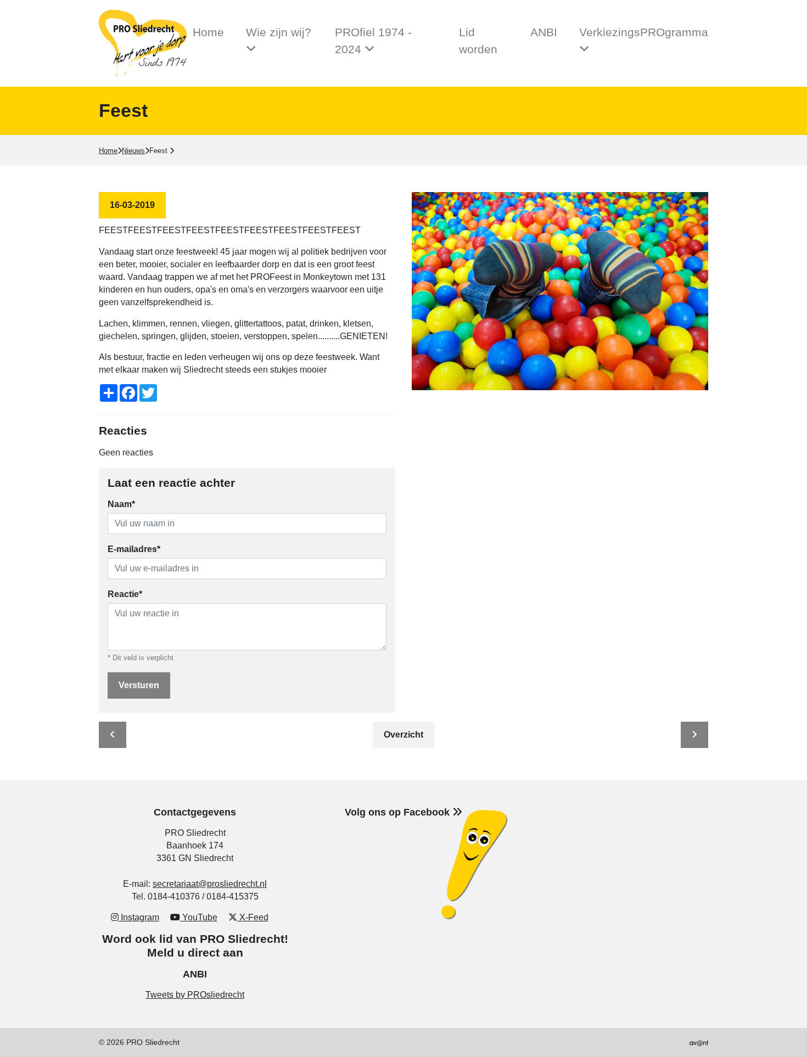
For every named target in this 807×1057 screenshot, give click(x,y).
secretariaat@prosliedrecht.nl (210, 884)
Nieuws (133, 151)
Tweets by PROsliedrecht (194, 994)
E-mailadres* (134, 549)
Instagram (139, 917)
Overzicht (403, 734)
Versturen (139, 685)
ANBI (543, 32)
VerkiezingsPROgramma (643, 32)
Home (208, 32)
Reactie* (125, 594)
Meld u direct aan (195, 952)
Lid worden (478, 40)
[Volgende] (694, 735)
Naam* (121, 504)
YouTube (198, 917)
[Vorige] (112, 735)
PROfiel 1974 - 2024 (373, 40)
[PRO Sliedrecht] (146, 43)
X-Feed (252, 917)
